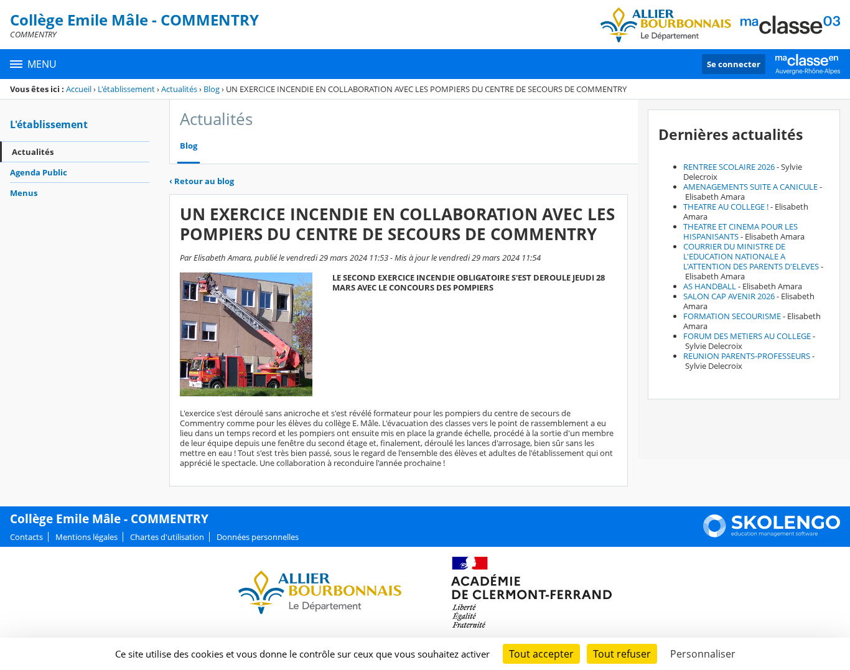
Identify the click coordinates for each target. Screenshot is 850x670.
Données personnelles (258, 537)
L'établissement (126, 89)
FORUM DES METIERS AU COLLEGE (747, 336)
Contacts (26, 537)
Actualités (179, 89)
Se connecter (733, 64)
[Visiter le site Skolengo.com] (771, 534)
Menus (23, 192)
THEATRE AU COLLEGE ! (725, 206)
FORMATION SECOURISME (732, 316)
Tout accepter (541, 654)
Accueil (78, 89)
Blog (211, 89)
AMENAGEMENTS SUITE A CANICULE (750, 186)
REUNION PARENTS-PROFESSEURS (746, 355)
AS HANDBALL (709, 286)
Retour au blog (201, 181)
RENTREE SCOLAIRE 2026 (729, 166)
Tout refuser (622, 654)
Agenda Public (38, 172)
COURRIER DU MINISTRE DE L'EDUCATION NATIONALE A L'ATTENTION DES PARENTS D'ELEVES (751, 256)
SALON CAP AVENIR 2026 (729, 296)
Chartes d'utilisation (167, 537)
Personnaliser (703, 654)
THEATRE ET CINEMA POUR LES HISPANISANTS (740, 231)
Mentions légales (86, 537)
